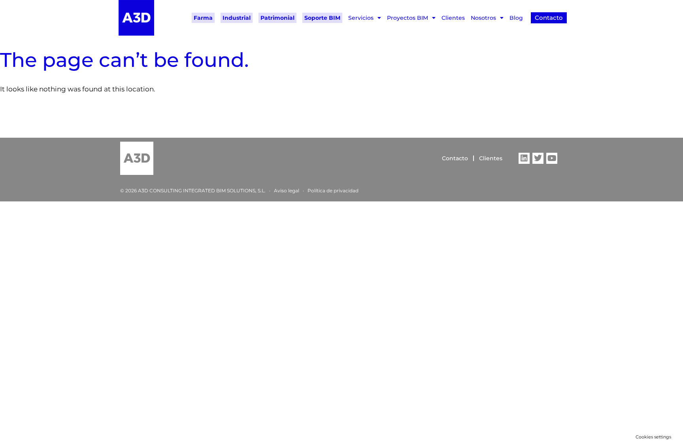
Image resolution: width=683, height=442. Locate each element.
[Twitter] (537, 158)
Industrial (237, 17)
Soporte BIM (322, 17)
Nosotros (483, 17)
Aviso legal (286, 190)
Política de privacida (331, 190)
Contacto (455, 158)
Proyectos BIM (407, 17)
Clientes (453, 17)
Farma (203, 17)
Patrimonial (277, 17)
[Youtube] (551, 158)
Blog (516, 17)
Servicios (361, 17)
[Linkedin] (524, 158)
